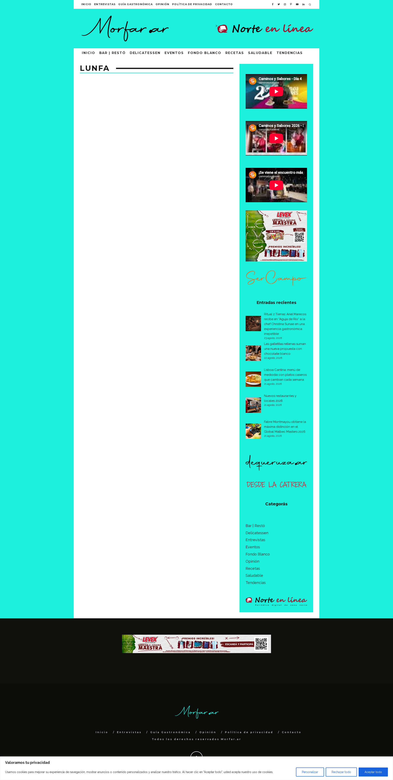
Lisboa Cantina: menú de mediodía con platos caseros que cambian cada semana (285, 375)
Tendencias (290, 53)
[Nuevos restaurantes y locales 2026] (253, 405)
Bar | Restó (112, 53)
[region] (196, 768)
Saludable (260, 53)
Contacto (224, 4)
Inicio (86, 4)
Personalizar (310, 772)
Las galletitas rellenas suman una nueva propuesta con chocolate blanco (285, 349)
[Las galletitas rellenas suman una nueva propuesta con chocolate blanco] (253, 353)
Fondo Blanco (204, 53)
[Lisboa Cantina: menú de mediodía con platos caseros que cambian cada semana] (253, 379)
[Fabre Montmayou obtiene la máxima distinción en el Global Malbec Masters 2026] (253, 431)
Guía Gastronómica (135, 4)
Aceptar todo (373, 772)
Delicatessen (145, 53)
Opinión (162, 4)
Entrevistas (104, 4)
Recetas (234, 53)
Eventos (174, 53)
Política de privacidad (192, 4)
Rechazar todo (341, 772)
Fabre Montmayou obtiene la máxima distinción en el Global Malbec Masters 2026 (285, 426)
